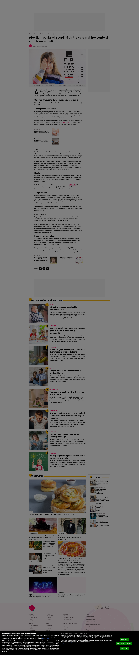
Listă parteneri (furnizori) (66, 643)
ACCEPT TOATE (124, 639)
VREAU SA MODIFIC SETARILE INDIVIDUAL (124, 643)
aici (18, 646)
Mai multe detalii (45, 638)
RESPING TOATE (124, 648)
